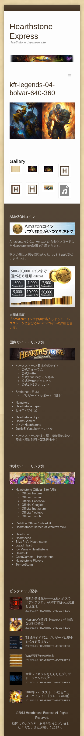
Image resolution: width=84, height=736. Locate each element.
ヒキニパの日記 (26, 410)
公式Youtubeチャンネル (38, 377)
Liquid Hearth (24, 545)
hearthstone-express (55, 610)
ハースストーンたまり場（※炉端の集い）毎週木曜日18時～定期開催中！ (44, 437)
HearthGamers (25, 421)
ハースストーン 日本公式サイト (37, 365)
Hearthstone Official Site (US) (36, 489)
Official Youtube (32, 512)
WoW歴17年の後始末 (39, 656)
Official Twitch (31, 516)
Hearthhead (23, 538)
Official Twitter (31, 497)
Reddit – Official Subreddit (33, 523)
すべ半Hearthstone (28, 424)
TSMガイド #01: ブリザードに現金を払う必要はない (49, 639)
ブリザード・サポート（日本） (43, 395)
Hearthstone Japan (28, 406)
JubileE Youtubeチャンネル (34, 428)
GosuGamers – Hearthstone (34, 557)
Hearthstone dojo (27, 417)
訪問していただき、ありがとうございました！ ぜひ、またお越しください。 (41, 725)
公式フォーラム (32, 369)
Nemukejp (22, 402)
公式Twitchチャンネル (37, 381)
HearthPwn (23, 534)
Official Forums (32, 493)
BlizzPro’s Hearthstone (31, 541)
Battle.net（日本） (28, 392)
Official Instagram (34, 508)
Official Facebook (34, 501)
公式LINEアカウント (36, 384)
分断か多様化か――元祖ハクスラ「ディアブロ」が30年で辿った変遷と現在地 (49, 602)
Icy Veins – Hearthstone (32, 549)
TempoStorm (24, 564)
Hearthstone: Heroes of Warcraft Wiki (41, 527)
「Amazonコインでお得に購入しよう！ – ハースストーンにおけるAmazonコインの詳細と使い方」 (41, 323)
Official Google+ (33, 505)
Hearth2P (22, 553)
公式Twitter (29, 373)
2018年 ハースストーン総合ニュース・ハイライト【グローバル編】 (48, 694)
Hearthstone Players (29, 560)
